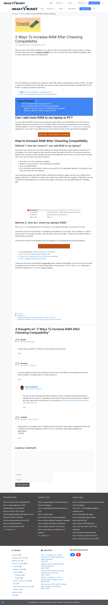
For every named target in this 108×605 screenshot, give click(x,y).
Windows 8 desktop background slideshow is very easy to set (36, 317)
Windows (16, 589)
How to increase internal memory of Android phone (38, 94)
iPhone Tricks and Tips (21, 581)
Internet (15, 572)
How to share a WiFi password (83, 523)
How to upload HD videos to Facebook (52, 523)
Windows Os (21, 315)
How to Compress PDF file (12, 523)
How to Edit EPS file (80, 520)
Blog (51, 3)
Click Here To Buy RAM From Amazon (54, 135)
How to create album (45, 514)
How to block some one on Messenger (51, 517)
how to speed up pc (75, 127)
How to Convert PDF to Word (13, 511)
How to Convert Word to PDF (13, 526)
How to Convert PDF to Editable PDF (16, 502)
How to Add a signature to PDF (14, 505)
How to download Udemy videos (84, 517)
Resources (59, 3)
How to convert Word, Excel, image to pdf (35, 254)
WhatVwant (15, 13)
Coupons (15, 555)
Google (17, 578)
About (54, 602)
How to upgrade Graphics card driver (33, 259)
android (15, 566)
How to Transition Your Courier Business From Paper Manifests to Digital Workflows (52, 557)
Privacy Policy (68, 602)
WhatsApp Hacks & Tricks (22, 586)
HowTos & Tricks (17, 563)
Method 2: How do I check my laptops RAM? (40, 110)
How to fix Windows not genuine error (38, 92)
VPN (13, 595)
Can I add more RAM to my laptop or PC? (36, 104)
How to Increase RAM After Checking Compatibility (40, 106)
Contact (60, 602)
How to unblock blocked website (84, 532)
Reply (19, 353)
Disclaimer (76, 602)
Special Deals (94, 3)
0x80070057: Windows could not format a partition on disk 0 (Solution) (39, 319)
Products (21, 13)
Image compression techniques (44, 252)
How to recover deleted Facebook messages (54, 520)
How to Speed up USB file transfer (85, 535)
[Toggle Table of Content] (36, 101)
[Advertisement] (54, 70)
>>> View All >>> (9, 529)
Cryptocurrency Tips (18, 558)
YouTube (35, 268)
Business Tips (18, 569)
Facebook (68, 265)
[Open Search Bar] (102, 2)
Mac (14, 584)
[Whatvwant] (25, 9)
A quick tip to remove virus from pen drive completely (39, 256)
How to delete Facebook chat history (51, 526)
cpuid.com (23, 227)
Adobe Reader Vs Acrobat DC (13, 508)
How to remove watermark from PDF (86, 539)
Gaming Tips (16, 561)
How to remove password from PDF (16, 520)
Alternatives (81, 3)
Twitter (77, 265)
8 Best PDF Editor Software (13, 517)
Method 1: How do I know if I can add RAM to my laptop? (44, 108)
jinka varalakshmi (31, 387)
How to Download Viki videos (83, 514)
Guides (70, 3)
